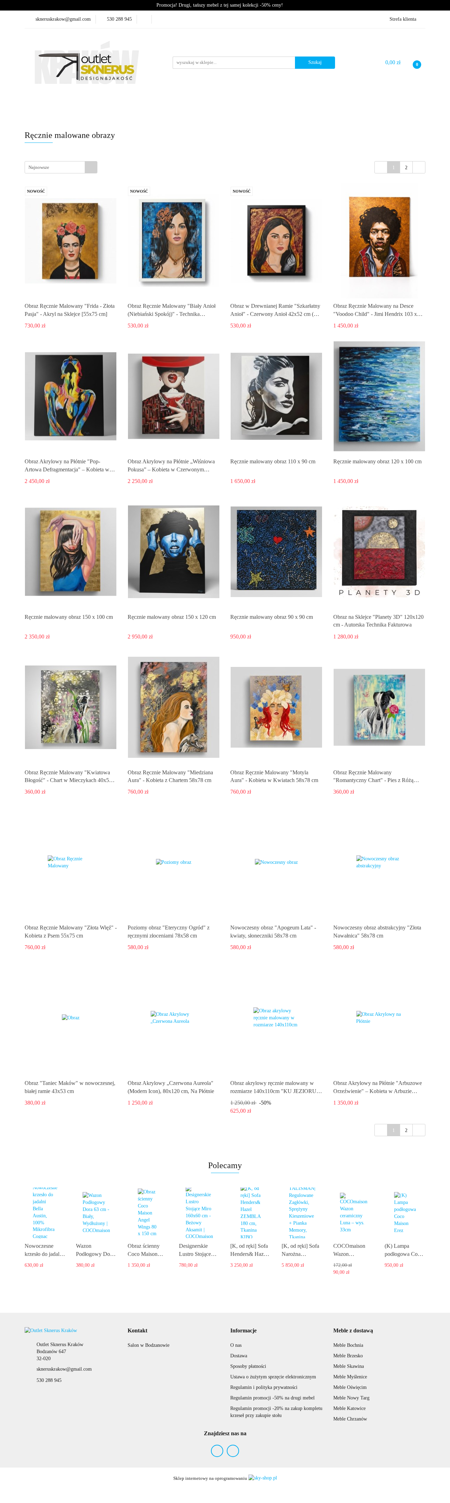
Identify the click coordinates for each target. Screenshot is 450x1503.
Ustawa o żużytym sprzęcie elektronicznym (273, 1376)
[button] (137, 1331)
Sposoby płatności (248, 1366)
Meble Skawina (348, 1366)
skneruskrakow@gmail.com (64, 1369)
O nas (236, 1345)
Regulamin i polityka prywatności (263, 1387)
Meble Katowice (349, 1408)
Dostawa (238, 1355)
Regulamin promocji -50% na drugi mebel (272, 1398)
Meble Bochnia (348, 1345)
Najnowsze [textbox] (38, 167)
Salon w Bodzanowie (148, 1345)
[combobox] (61, 167)
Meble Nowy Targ (351, 1398)
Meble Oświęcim (350, 1387)
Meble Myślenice (350, 1376)
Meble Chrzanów (350, 1419)
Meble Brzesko (348, 1355)
